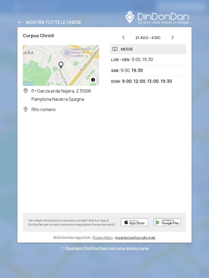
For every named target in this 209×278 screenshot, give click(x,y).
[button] (61, 65)
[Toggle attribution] (93, 80)
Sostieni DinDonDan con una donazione (107, 248)
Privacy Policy (103, 237)
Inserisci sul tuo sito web (135, 237)
